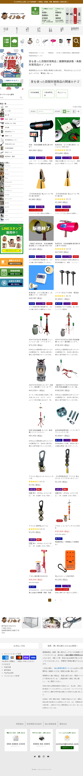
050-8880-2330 (16, 744)
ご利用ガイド (27, 29)
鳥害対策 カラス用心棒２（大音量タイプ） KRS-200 (40, 294)
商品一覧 (6, 45)
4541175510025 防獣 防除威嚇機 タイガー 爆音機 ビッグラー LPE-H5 (67, 341)
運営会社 (63, 724)
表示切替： (58, 111)
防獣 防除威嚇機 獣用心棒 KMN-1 (41, 146)
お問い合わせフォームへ (66, 747)
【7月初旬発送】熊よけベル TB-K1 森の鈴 (67, 195)
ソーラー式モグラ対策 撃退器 (67, 293)
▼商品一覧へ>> (47, 73)
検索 (76, 45)
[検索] (21, 97)
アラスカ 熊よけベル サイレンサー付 (41, 477)
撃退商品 (51, 53)
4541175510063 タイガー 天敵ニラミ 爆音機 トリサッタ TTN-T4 (41, 386)
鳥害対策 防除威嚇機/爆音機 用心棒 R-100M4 (67, 245)
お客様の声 (62, 29)
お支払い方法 (38, 29)
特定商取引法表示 (34, 724)
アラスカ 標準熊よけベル (38, 526)
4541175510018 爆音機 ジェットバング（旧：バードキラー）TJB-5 (41, 341)
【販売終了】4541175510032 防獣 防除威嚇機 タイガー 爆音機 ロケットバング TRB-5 (67, 386)
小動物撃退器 (48, 93)
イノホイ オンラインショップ (44, 769)
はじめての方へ (6, 29)
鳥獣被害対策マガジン (75, 29)
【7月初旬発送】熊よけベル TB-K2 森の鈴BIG (41, 195)
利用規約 (20, 724)
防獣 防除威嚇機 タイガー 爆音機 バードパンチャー (40, 431)
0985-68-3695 (41, 744)
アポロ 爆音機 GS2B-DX (38, 576)
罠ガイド (17, 30)
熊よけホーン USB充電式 (64, 576)
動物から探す (14, 45)
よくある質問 (50, 29)
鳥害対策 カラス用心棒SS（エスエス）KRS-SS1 (67, 146)
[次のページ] (60, 600)
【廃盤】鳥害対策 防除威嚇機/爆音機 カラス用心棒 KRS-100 (41, 245)
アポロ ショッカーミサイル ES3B (67, 527)
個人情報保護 (50, 724)
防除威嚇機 (35, 92)
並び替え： (34, 111)
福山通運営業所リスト (62, 668)
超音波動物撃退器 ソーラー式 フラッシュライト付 (67, 431)
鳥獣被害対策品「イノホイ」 (37, 53)
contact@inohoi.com (67, 744)
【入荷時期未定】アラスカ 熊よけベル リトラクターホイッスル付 (67, 477)
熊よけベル (62, 92)
